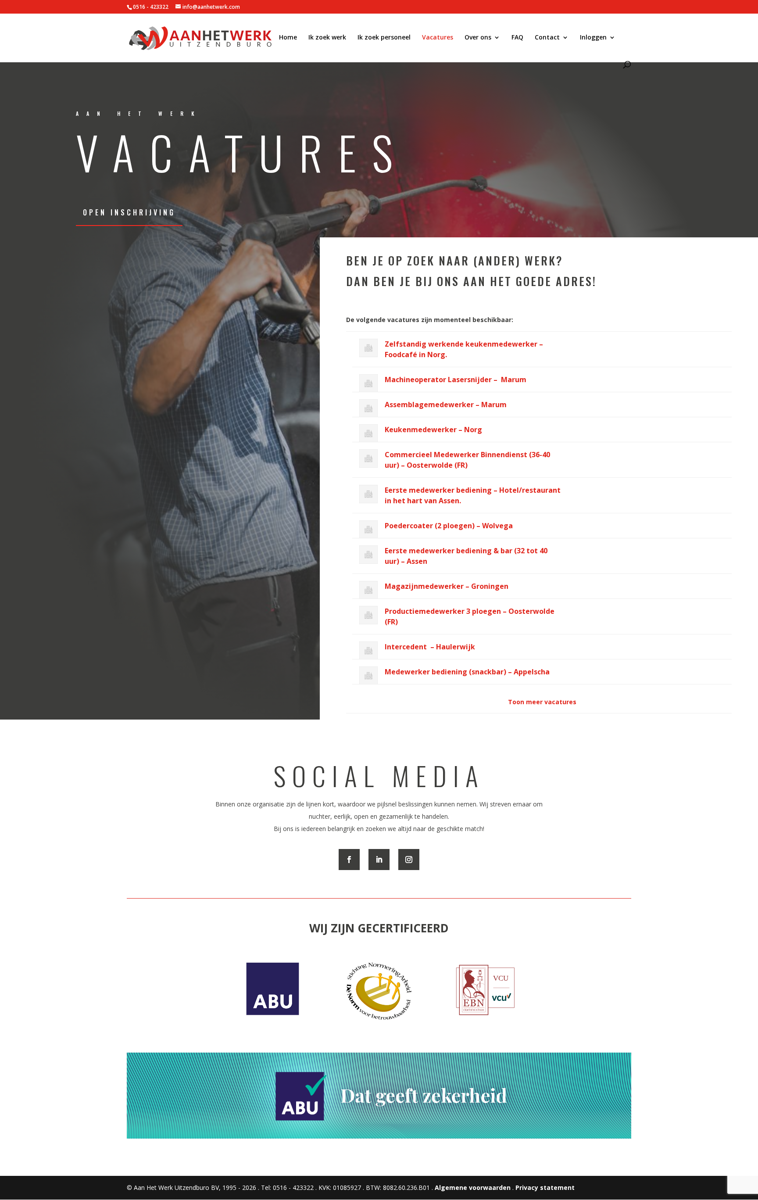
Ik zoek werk (327, 37)
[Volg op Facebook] (349, 859)
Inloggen (593, 37)
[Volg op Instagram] (408, 859)
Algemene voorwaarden (473, 1187)
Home (288, 37)
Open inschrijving (129, 212)
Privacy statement (545, 1187)
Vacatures (437, 37)
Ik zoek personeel (384, 37)
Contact (547, 37)
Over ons (478, 37)
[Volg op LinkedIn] (379, 859)
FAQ (517, 37)
